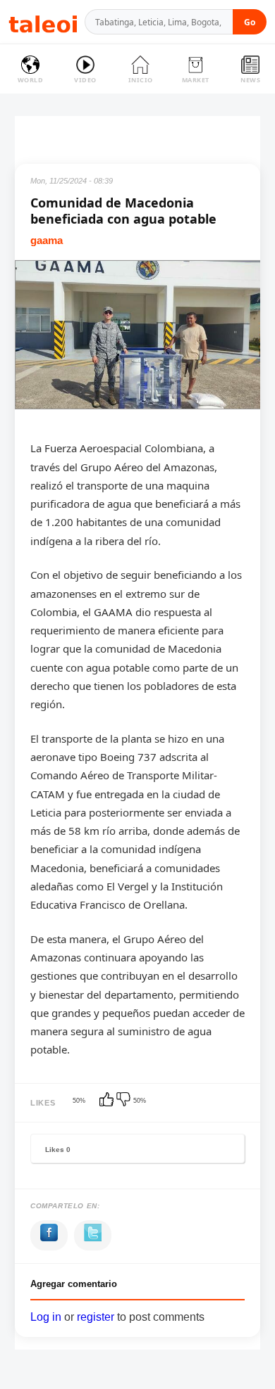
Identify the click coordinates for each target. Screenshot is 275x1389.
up (107, 1100)
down (124, 1100)
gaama (46, 240)
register (95, 1317)
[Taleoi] (43, 22)
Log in (45, 1317)
